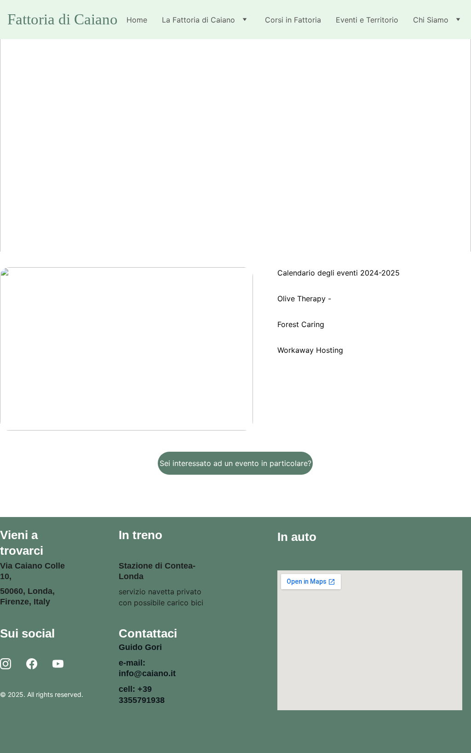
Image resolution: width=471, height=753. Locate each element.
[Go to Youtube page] (57, 664)
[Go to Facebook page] (31, 664)
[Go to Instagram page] (5, 664)
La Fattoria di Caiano (198, 19)
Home (136, 19)
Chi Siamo (430, 19)
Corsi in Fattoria (293, 19)
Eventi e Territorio (367, 19)
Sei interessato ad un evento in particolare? (235, 463)
